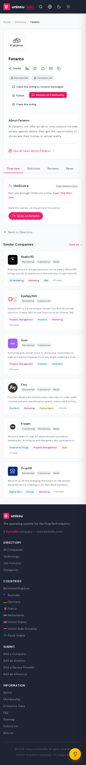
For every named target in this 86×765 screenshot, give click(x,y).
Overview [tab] (13, 168)
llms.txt (8, 733)
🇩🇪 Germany (11, 602)
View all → (76, 244)
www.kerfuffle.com (49, 532)
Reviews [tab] (53, 168)
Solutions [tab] (33, 168)
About (7, 692)
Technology (11, 556)
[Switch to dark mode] (59, 7)
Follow (20, 95)
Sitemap (9, 719)
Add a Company (14, 654)
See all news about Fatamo (32, 151)
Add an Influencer (15, 674)
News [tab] (69, 168)
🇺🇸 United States (15, 622)
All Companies (13, 550)
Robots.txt (10, 726)
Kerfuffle (12, 532)
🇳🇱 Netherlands (13, 615)
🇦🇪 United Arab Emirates (20, 629)
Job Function (12, 563)
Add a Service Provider (18, 667)
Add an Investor (14, 660)
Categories (10, 570)
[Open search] (40, 7)
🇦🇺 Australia (11, 595)
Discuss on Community (50, 95)
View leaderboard (66, 186)
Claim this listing (26, 104)
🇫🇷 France (10, 608)
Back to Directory (20, 232)
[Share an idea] (75, 754)
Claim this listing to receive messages (39, 86)
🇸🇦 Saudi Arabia (14, 635)
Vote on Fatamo (28, 216)
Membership (11, 699)
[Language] (50, 7)
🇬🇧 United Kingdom (16, 588)
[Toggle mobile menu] (68, 7)
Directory (20, 22)
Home (6, 22)
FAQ (6, 713)
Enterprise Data (14, 706)
